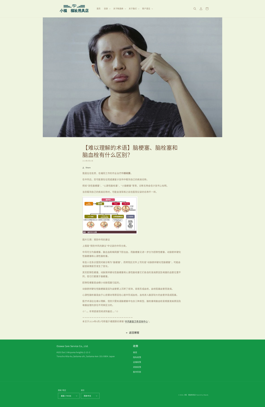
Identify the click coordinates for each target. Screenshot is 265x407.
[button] (107, 8)
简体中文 (87, 396)
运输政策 (137, 362)
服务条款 (137, 372)
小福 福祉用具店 (190, 395)
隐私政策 (137, 357)
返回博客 (134, 332)
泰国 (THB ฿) (66, 396)
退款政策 (137, 367)
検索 (135, 352)
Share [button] (88, 167)
